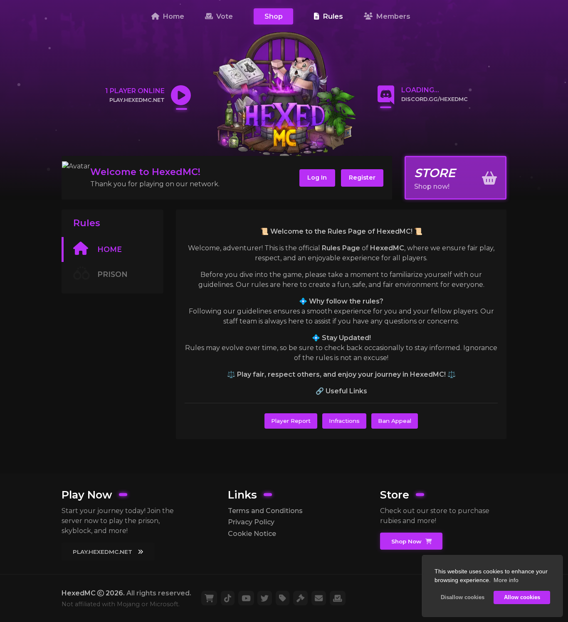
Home (172, 16)
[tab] (112, 249)
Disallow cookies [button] (462, 597)
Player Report (291, 420)
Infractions (344, 420)
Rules (332, 16)
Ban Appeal (394, 420)
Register (362, 177)
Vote (223, 16)
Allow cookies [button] (522, 597)
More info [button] (506, 580)
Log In (317, 177)
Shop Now (407, 541)
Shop (273, 16)
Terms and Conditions (265, 511)
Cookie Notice (252, 534)
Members (392, 16)
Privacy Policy (251, 522)
